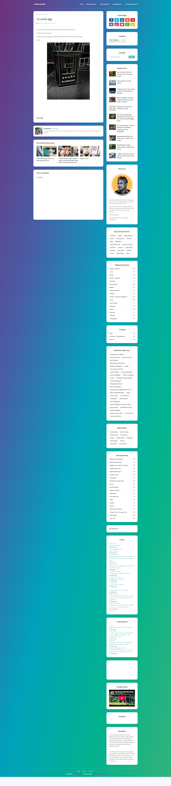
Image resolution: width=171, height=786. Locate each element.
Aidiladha (113, 235)
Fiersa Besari (124, 435)
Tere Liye (122, 441)
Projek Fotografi (124, 398)
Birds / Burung (114, 360)
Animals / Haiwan (115, 357)
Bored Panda (113, 631)
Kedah (122, 275)
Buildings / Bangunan (116, 366)
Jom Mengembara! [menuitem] (131, 4)
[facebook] (111, 20)
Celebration (122, 478)
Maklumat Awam (122, 490)
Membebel (122, 493)
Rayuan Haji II (84, 158)
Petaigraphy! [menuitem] (117, 4)
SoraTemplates (77, 774)
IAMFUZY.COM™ (114, 594)
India (122, 333)
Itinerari (122, 339)
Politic (122, 500)
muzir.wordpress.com (115, 549)
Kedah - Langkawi (122, 278)
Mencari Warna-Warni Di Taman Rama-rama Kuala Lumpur (124, 74)
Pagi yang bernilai (114, 545)
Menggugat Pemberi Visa (117, 579)
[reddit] (127, 20)
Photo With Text (125, 395)
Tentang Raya (120, 253)
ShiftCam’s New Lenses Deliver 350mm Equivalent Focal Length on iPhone (121, 643)
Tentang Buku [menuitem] (104, 4)
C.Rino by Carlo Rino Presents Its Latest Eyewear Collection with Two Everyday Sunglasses (121, 597)
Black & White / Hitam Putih (117, 363)
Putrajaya (122, 306)
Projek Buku (130, 438)
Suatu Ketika (120, 250)
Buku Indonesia (124, 432)
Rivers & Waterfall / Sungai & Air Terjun (120, 404)
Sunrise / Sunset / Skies (116, 413)
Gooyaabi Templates (99, 774)
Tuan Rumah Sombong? (116, 584)
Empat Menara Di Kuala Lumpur (124, 82)
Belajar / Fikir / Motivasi (122, 459)
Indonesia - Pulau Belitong (122, 336)
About (84, 771)
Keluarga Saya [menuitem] (91, 4)
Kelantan (122, 281)
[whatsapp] (127, 24)
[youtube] (122, 24)
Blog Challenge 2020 (122, 462)
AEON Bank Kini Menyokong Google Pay (121, 627)
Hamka (112, 438)
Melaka (122, 287)
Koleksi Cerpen (120, 438)
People (128, 392)
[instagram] (116, 24)
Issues (122, 484)
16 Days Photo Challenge (116, 354)
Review (122, 506)
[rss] (132, 24)
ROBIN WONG (113, 564)
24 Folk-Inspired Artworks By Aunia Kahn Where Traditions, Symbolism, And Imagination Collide (121, 635)
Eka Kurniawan (114, 435)
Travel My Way (113, 555)
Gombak (128, 238)
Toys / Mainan (129, 413)
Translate (123, 42)
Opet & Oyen (129, 247)
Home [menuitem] (82, 4)
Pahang (122, 294)
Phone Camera (114, 395)
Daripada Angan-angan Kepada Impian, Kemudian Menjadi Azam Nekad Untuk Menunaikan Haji (68, 160)
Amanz (111, 625)
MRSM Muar (118, 241)
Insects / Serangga (128, 375)
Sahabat (112, 250)
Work (127, 253)
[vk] (111, 24)
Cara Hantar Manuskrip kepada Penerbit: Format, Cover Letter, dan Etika (121, 606)
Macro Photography (115, 387)
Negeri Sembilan (122, 290)
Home (38, 14)
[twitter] (116, 20)
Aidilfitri (120, 235)
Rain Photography (115, 401)
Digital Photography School (117, 648)
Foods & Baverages (126, 372)
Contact (91, 771)
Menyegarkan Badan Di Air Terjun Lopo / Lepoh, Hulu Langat (125, 138)
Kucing (112, 378)
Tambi (112, 253)
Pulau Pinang (122, 303)
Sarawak (122, 312)
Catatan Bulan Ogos (122, 471)
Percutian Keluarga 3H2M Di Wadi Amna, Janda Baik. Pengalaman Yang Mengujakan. (125, 128)
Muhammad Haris (127, 244)
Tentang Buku (114, 441)
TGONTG (129, 250)
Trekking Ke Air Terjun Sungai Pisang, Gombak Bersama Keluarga (126, 91)
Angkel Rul (41, 23)
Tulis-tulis (122, 518)
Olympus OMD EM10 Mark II (117, 392)
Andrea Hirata (114, 432)
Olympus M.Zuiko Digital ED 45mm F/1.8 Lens (120, 390)
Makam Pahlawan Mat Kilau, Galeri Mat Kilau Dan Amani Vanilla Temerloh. (125, 100)
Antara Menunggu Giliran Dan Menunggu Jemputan (45, 159)
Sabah (122, 309)
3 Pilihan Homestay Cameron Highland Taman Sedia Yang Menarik (126, 156)
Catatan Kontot (122, 475)
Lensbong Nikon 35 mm (116, 384)
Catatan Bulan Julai (122, 468)
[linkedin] (122, 20)
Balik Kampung (128, 235)
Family (112, 238)
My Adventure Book (115, 571)
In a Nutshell (113, 583)
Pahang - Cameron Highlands (122, 297)
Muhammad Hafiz (115, 244)
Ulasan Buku (113, 444)
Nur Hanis (120, 247)
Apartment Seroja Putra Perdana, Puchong (124, 108)
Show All (112, 611)
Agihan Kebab (113, 551)
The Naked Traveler (115, 577)
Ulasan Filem (122, 444)
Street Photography (115, 410)
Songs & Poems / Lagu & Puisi (122, 512)
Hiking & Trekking (122, 269)
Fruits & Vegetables (115, 375)
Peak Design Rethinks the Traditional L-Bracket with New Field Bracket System (121, 651)
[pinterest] (132, 20)
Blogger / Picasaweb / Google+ (122, 465)
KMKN (111, 241)
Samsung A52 (114, 407)
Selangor (122, 315)
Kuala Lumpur (122, 284)
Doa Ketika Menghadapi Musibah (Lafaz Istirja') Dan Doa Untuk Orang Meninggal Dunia (125, 118)
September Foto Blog (126, 407)
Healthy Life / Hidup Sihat (122, 481)
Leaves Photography (115, 381)
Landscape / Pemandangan (124, 378)
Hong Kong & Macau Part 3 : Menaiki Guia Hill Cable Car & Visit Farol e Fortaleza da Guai (121, 558)
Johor (122, 272)
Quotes (122, 503)
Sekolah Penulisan (114, 603)
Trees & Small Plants (115, 416)
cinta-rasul (112, 543)
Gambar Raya (120, 238)
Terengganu (122, 318)
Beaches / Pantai (127, 357)
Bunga (126, 366)
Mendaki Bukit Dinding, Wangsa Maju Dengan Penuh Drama (125, 147)
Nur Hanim (113, 247)
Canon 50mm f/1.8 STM (116, 369)
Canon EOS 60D (114, 372)
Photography (113, 398)
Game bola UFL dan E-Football (118, 590)
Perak (122, 300)
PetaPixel (112, 640)
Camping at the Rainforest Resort (119, 573)
